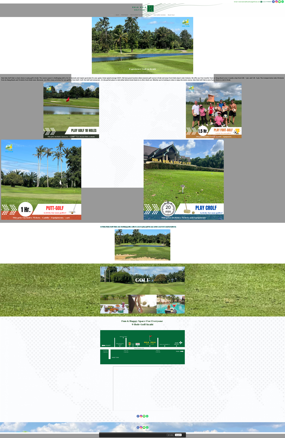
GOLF (117, 15)
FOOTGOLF (124, 15)
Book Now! (171, 15)
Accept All (178, 435)
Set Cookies (170, 435)
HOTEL (148, 15)
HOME (111, 15)
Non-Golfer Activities (160, 15)
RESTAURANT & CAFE (136, 15)
